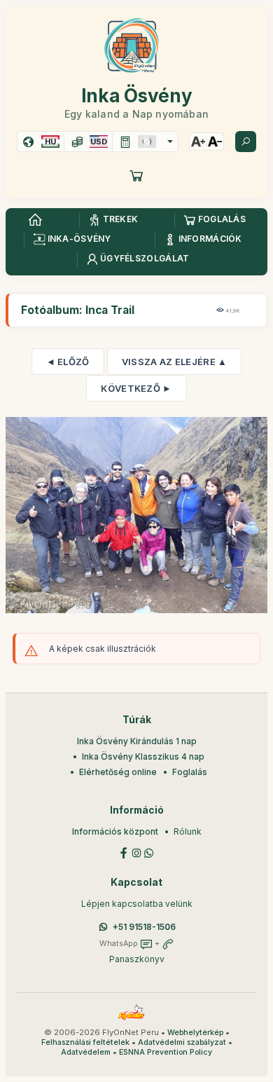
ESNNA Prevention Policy (165, 1052)
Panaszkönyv (136, 959)
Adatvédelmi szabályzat (182, 1042)
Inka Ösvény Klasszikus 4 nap (143, 756)
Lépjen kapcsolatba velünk (136, 903)
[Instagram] (136, 852)
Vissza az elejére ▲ (174, 361)
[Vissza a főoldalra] (35, 220)
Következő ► (136, 388)
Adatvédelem (86, 1052)
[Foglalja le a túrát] (136, 175)
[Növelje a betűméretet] (198, 141)
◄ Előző (68, 361)
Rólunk (188, 831)
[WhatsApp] (149, 852)
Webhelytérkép (195, 1032)
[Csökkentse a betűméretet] (214, 141)
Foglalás (189, 772)
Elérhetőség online (118, 772)
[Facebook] (124, 852)
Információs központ (115, 831)
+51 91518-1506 (144, 927)
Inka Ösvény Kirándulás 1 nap (137, 741)
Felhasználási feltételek (85, 1042)
